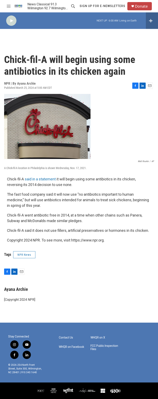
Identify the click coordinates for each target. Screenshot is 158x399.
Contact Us (66, 337)
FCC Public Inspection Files (104, 347)
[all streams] (152, 20)
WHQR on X (98, 337)
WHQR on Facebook (71, 346)
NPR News (24, 254)
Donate (141, 6)
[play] (11, 20)
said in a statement (40, 179)
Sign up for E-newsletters (102, 6)
